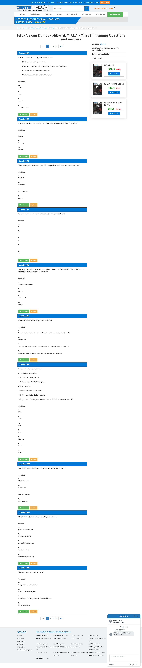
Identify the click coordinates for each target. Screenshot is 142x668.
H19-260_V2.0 (94, 655)
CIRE (90, 635)
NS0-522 (74, 638)
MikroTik (25, 28)
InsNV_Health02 (59, 647)
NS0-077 (74, 635)
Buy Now (33, 114)
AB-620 (73, 644)
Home (23, 14)
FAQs (60, 14)
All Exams (49, 14)
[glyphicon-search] (86, 8)
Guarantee (87, 14)
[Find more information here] (124, 640)
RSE (72, 647)
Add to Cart (115, 74)
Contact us (101, 14)
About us (20, 644)
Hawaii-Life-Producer (96, 638)
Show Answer (24, 114)
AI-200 (91, 644)
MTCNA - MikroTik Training (38, 28)
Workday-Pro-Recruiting (79, 652)
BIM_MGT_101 (94, 652)
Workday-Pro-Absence (61, 652)
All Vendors (36, 14)
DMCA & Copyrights (24, 650)
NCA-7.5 (39, 652)
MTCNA (51, 28)
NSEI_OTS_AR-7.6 (42, 647)
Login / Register (101, 8)
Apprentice (39, 658)
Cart (112, 8)
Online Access (115, 14)
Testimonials (72, 14)
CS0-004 (39, 644)
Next (61, 46)
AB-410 (56, 644)
